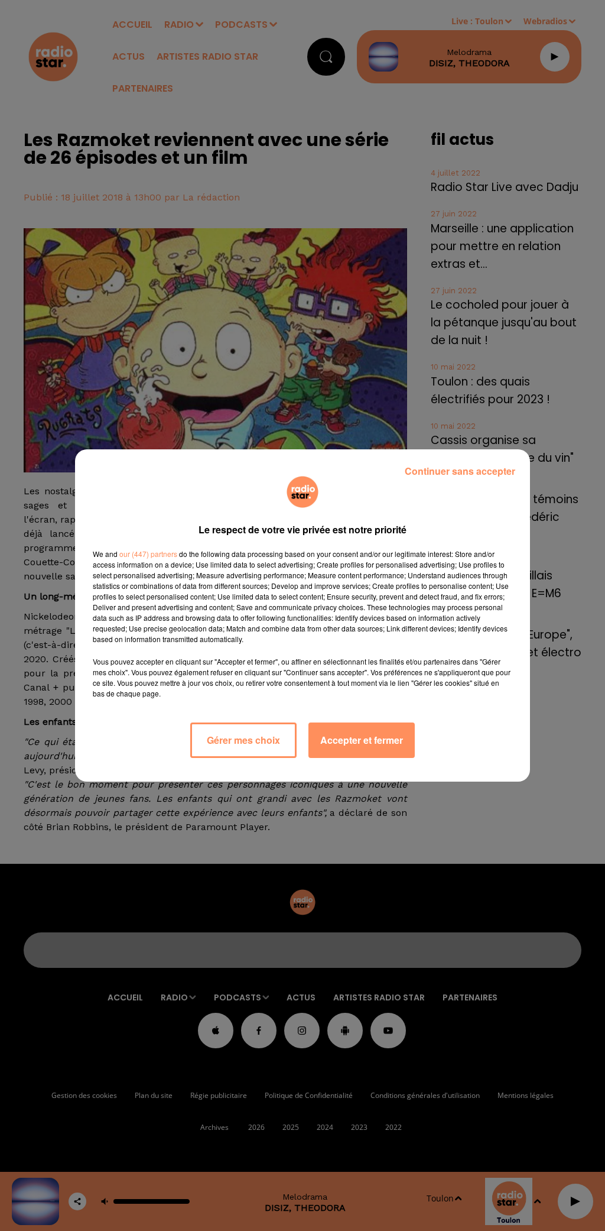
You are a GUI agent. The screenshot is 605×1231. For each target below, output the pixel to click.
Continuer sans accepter (460, 471)
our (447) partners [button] (148, 554)
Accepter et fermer (361, 740)
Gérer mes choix (243, 740)
